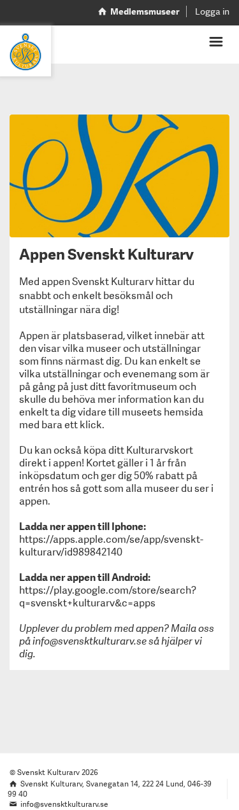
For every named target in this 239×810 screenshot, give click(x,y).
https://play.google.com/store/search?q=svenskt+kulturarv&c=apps (107, 596)
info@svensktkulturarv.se (90, 641)
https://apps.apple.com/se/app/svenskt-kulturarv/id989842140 (111, 546)
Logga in (212, 11)
